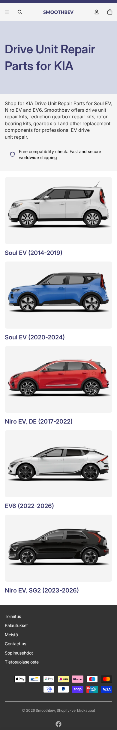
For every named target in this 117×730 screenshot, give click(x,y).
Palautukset (16, 625)
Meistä (11, 634)
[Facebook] (58, 724)
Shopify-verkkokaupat (76, 710)
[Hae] (19, 12)
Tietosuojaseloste (22, 661)
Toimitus (13, 616)
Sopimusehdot (19, 652)
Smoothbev (45, 710)
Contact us (15, 643)
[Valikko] (7, 12)
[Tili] (96, 12)
